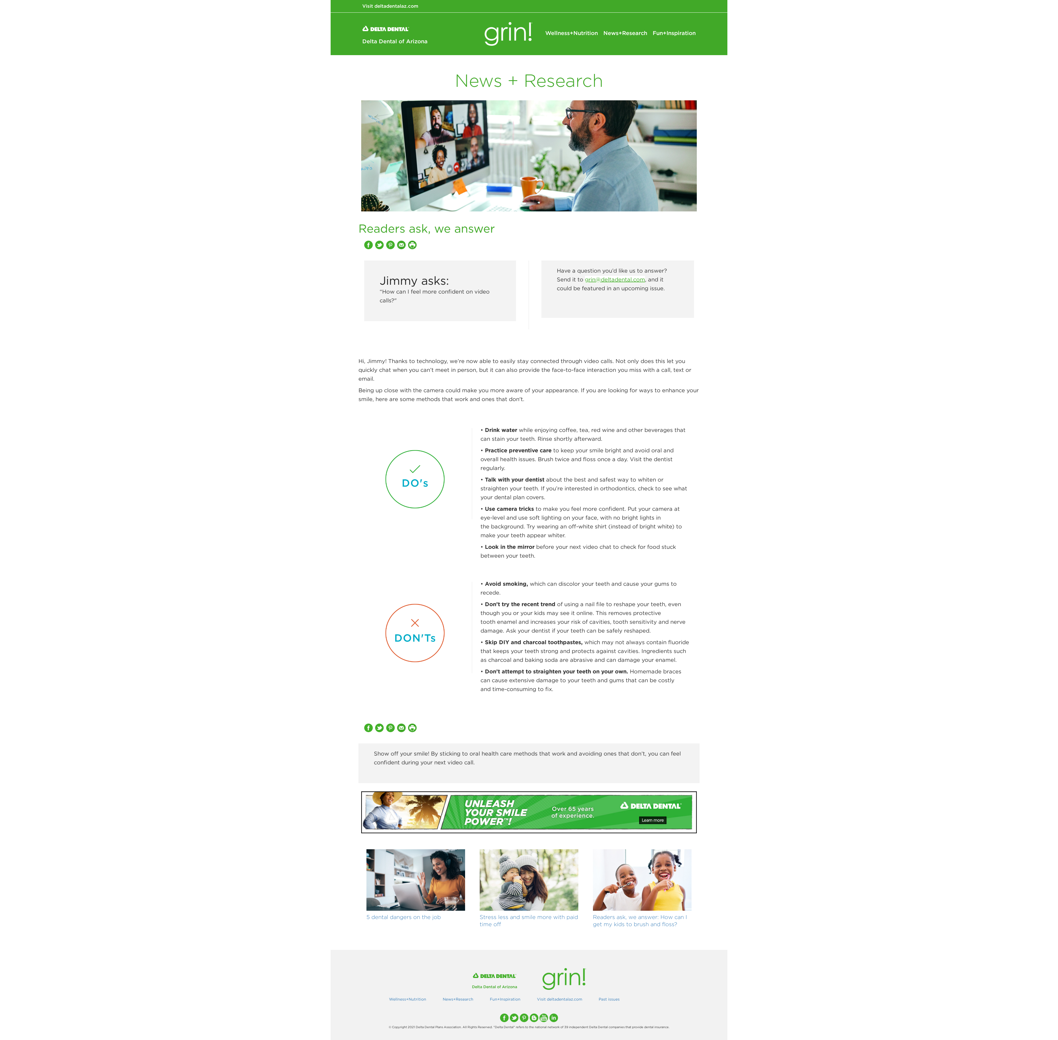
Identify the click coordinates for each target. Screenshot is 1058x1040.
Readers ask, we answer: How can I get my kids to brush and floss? (640, 920)
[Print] (413, 244)
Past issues (609, 999)
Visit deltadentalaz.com (390, 6)
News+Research (625, 33)
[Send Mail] (402, 244)
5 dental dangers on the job (403, 916)
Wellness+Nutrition (571, 33)
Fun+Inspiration (674, 33)
